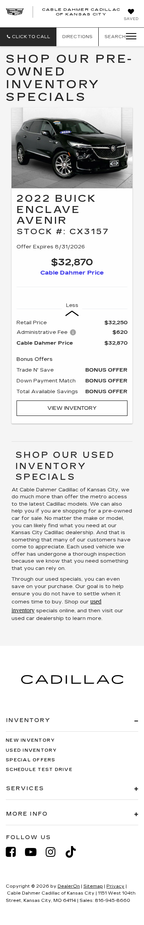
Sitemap (93, 886)
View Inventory (72, 408)
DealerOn (69, 886)
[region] (72, 357)
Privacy (115, 886)
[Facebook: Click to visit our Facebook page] (14, 852)
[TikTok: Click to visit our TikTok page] (74, 852)
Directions (77, 36)
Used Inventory (31, 750)
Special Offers (31, 759)
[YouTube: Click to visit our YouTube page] (34, 852)
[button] (28, 36)
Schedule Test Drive (39, 769)
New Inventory (30, 740)
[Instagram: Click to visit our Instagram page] (54, 852)
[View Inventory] (72, 147)
